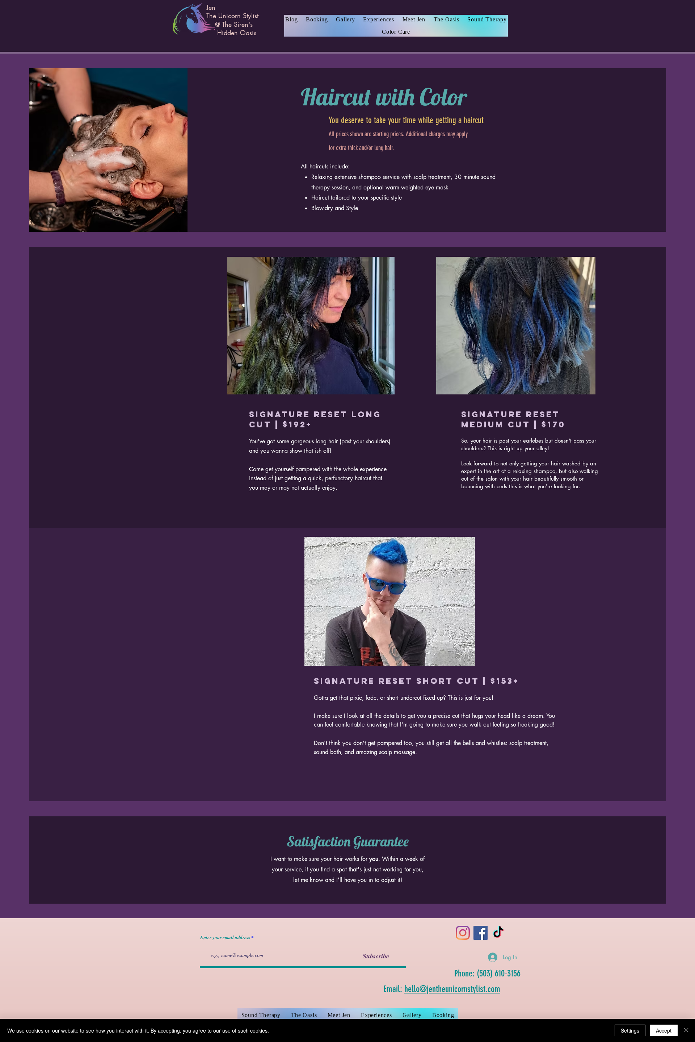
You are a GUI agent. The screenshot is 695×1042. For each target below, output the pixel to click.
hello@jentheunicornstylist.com (452, 989)
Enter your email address (225, 937)
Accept (663, 1030)
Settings (630, 1030)
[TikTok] (498, 933)
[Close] (686, 1030)
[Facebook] (480, 933)
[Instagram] (463, 933)
